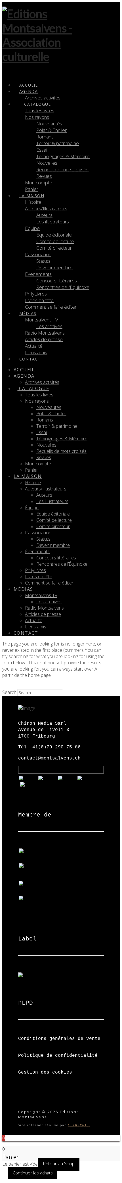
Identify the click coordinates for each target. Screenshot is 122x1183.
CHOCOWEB (79, 1125)
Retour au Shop (59, 1164)
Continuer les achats (33, 1173)
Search (9, 692)
